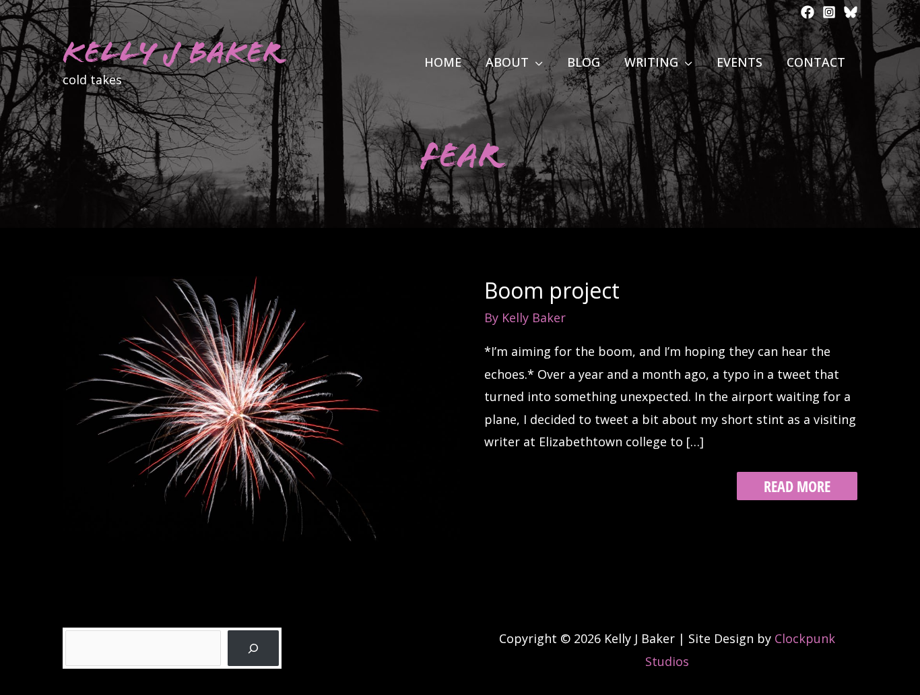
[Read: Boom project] (261, 407)
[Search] (253, 648)
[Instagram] (829, 12)
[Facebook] (807, 12)
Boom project (552, 290)
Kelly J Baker (172, 52)
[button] (536, 62)
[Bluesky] (850, 12)
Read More (796, 487)
